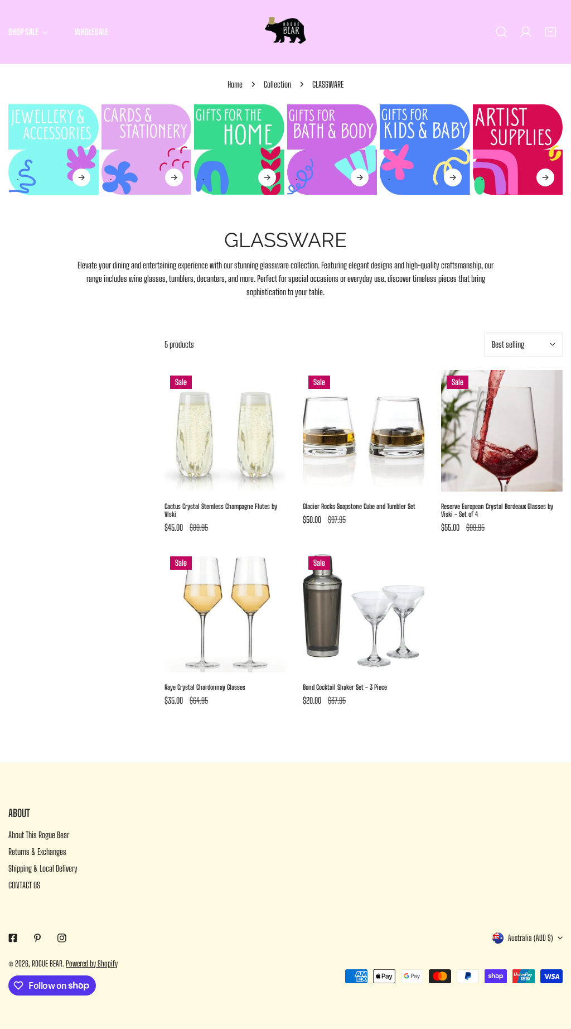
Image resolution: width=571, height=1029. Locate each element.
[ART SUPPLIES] (518, 149)
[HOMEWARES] (239, 149)
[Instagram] (62, 938)
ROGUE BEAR (47, 963)
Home (235, 84)
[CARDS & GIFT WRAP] (146, 149)
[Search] (501, 32)
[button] (550, 32)
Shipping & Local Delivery (43, 868)
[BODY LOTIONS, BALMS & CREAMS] (332, 149)
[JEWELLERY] (53, 149)
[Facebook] (13, 938)
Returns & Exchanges (37, 852)
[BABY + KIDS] (425, 149)
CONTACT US (24, 885)
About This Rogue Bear (38, 835)
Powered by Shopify (92, 963)
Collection (277, 84)
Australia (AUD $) (530, 938)
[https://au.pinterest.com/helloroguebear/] (37, 938)
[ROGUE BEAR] (285, 31)
